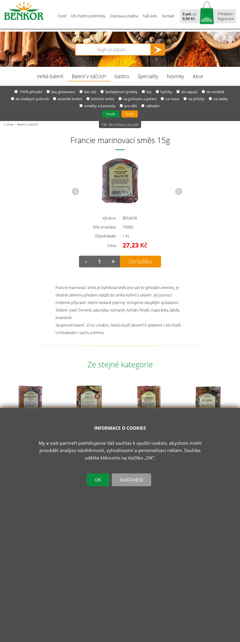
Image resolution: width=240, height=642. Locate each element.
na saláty (221, 98)
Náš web (150, 16)
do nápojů (189, 91)
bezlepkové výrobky (121, 91)
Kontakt (168, 16)
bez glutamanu (63, 91)
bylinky (166, 91)
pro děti (130, 105)
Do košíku (140, 261)
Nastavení (131, 480)
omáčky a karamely (100, 105)
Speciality (148, 76)
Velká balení (50, 76)
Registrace (226, 18)
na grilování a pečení (140, 98)
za (189, 16)
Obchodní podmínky (88, 16)
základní (152, 105)
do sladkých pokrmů (32, 98)
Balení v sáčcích (89, 76)
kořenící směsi (102, 98)
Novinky (175, 76)
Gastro (121, 76)
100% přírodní (30, 91)
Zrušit (130, 114)
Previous (75, 191)
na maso (172, 98)
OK (98, 480)
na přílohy (196, 98)
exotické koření (70, 98)
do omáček (215, 91)
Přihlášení (225, 13)
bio (149, 91)
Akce (198, 76)
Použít (110, 114)
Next (178, 191)
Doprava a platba (124, 16)
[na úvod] (24, 11)
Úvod (61, 16)
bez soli (90, 91)
